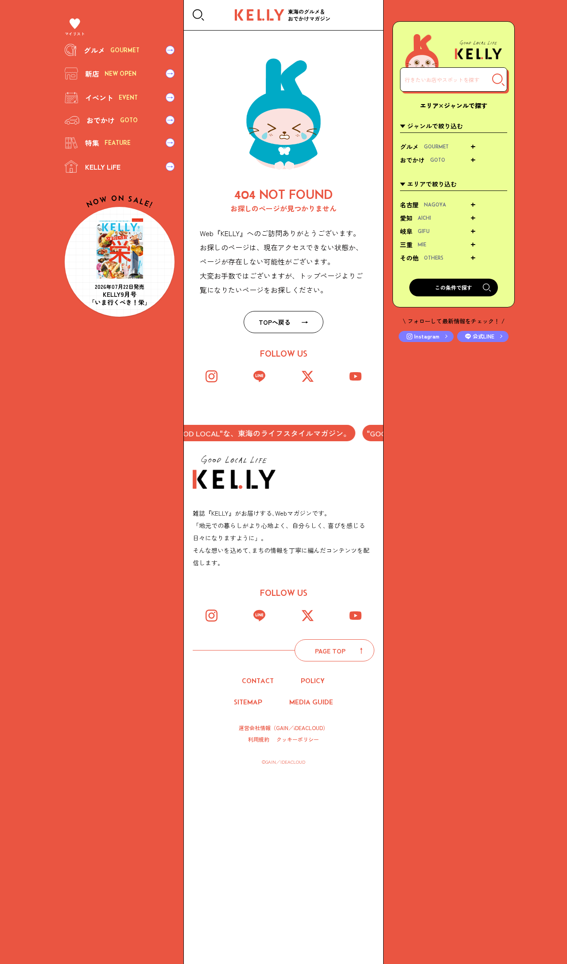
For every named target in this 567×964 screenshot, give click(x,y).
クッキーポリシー (297, 739)
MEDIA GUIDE (311, 702)
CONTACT (258, 680)
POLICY (313, 680)
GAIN (282, 727)
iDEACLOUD (308, 727)
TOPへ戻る (275, 322)
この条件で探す (453, 287)
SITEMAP (248, 702)
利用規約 (258, 739)
